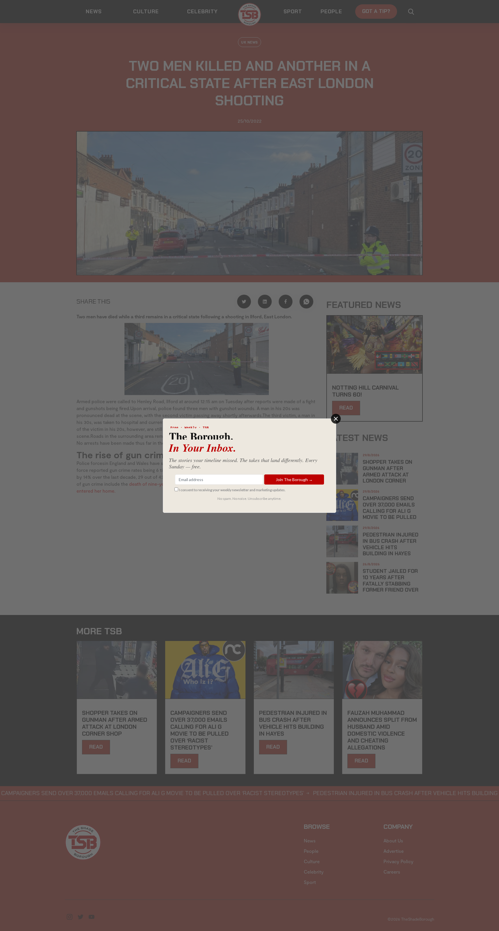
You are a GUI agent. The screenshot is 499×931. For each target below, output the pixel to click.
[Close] (336, 419)
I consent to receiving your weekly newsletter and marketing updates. (232, 490)
